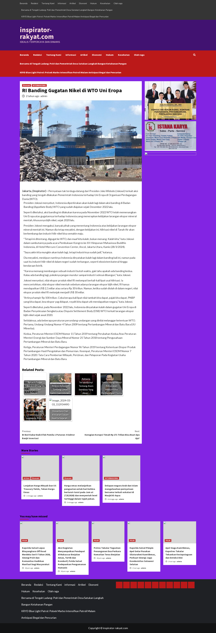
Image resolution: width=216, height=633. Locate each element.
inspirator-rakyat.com (37, 33)
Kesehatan (105, 3)
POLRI (24, 540)
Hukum (93, 3)
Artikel (73, 3)
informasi (62, 3)
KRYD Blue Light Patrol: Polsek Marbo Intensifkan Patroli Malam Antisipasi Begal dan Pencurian (65, 16)
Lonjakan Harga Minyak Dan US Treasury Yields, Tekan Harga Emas (40, 489)
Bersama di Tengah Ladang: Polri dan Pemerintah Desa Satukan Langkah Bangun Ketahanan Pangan (67, 10)
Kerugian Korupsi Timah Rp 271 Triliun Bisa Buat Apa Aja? (112, 435)
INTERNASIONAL (39, 85)
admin (43, 96)
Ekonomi (83, 3)
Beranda (23, 3)
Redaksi (34, 3)
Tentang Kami (47, 3)
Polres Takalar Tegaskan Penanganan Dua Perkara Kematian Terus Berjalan (107, 551)
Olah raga (118, 3)
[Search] (194, 55)
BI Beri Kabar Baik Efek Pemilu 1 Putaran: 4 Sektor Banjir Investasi (48, 435)
